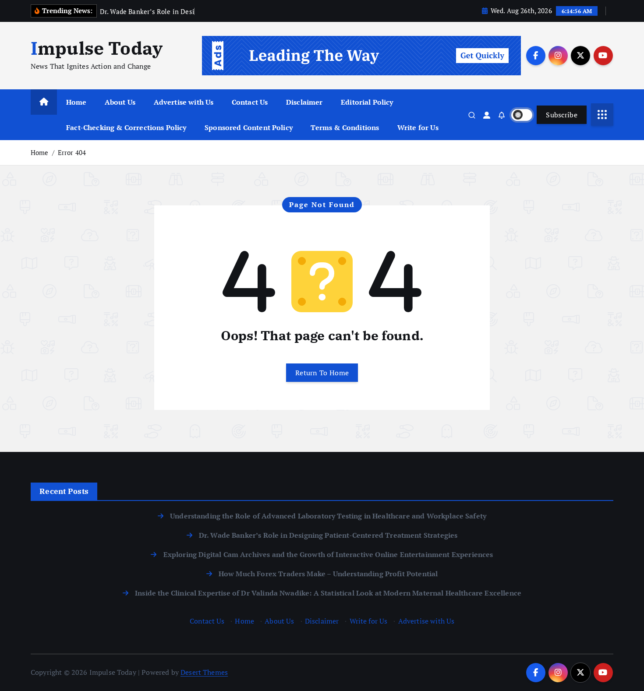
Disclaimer (304, 102)
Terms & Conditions (345, 127)
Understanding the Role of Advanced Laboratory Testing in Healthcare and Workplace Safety (328, 516)
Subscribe (561, 115)
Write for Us (418, 127)
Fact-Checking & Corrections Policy (126, 127)
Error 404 (72, 152)
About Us (120, 102)
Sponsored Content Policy (249, 127)
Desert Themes (204, 672)
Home (76, 102)
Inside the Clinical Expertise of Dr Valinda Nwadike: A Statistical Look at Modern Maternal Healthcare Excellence (328, 593)
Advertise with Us (184, 102)
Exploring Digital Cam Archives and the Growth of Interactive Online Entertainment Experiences (328, 554)
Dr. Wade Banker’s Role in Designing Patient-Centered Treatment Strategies (328, 535)
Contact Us (250, 102)
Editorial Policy (367, 102)
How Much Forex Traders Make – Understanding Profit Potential (328, 573)
